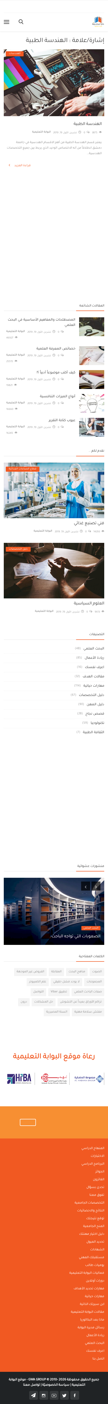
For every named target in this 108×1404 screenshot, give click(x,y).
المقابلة (56, 972)
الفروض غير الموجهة (30, 972)
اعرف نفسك (94, 667)
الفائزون (98, 1179)
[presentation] (85, 886)
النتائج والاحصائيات (90, 1211)
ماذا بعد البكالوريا (92, 1320)
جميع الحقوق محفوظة (63, 1380)
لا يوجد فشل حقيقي (66, 982)
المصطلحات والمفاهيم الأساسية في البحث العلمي (41, 322)
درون (24, 1002)
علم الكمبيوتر (37, 982)
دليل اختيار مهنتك (91, 1234)
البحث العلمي (93, 649)
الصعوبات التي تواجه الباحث (75, 936)
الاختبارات (97, 1156)
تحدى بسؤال (95, 1187)
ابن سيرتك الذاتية (92, 1304)
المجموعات (94, 982)
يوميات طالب (94, 1265)
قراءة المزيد (22, 165)
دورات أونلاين (95, 1281)
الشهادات (97, 1250)
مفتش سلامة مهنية (88, 1012)
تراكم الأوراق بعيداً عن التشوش (81, 1002)
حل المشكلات (43, 1002)
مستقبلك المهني (91, 1257)
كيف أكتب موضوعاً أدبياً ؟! (56, 373)
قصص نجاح (94, 714)
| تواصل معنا (32, 1385)
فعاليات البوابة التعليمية (86, 1273)
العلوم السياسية (89, 603)
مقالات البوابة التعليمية (87, 1312)
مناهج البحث (77, 972)
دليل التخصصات (91, 695)
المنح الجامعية (93, 1226)
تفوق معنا (96, 1195)
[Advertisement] (54, 195)
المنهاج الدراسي (92, 1148)
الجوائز (99, 1172)
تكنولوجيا (97, 723)
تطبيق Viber (59, 992)
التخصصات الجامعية (89, 1203)
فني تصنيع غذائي (89, 523)
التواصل (38, 992)
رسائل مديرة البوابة (91, 1328)
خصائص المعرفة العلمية (55, 349)
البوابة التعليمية (41, 132)
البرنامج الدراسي (92, 1164)
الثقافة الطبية (93, 732)
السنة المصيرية (56, 1012)
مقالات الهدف (93, 677)
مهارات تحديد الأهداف (89, 1289)
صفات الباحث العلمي (88, 992)
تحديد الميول (95, 1242)
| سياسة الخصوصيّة (56, 1385)
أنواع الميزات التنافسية (57, 397)
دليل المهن (95, 705)
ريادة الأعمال (94, 658)
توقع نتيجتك (95, 1218)
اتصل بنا (98, 1359)
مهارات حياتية (93, 686)
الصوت (97, 972)
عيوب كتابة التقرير (62, 420)
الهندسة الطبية (88, 124)
